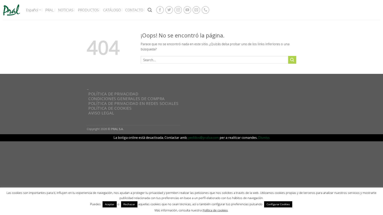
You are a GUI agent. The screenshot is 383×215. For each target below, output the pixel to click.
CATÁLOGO (112, 10)
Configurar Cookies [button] (278, 204)
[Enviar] (292, 60)
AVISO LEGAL (101, 113)
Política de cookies (215, 210)
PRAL (49, 10)
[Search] (150, 9)
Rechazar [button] (129, 204)
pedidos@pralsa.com (203, 137)
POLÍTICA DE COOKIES (110, 108)
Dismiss (264, 137)
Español (32, 10)
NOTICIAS (65, 10)
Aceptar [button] (109, 204)
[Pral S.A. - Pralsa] (11, 9)
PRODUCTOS (88, 10)
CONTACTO (134, 10)
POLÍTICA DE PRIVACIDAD (113, 94)
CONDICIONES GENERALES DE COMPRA (126, 98)
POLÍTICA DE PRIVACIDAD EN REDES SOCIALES (133, 103)
